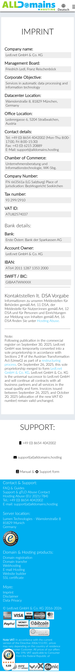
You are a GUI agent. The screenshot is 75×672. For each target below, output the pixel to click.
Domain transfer (15, 561)
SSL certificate (13, 577)
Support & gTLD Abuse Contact (26, 492)
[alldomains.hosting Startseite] (29, 5)
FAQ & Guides (13, 488)
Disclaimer (10, 596)
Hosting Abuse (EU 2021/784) (25, 496)
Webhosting (12, 565)
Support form (48, 471)
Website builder (14, 573)
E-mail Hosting (14, 569)
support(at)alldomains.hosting (39, 457)
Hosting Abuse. (48, 321)
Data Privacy (12, 600)
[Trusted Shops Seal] (10, 538)
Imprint (8, 592)
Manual (25, 471)
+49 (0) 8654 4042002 (38, 443)
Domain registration (17, 557)
